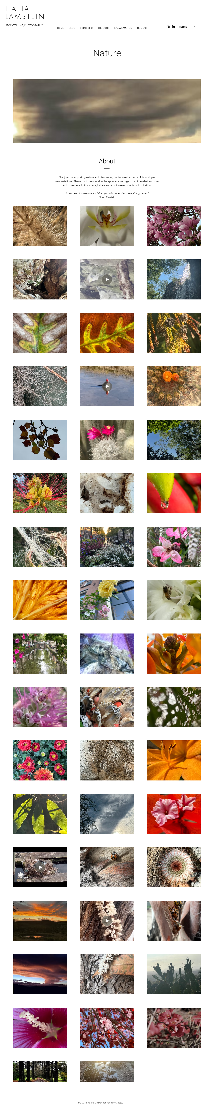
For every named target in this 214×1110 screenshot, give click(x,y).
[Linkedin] (173, 27)
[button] (86, 28)
